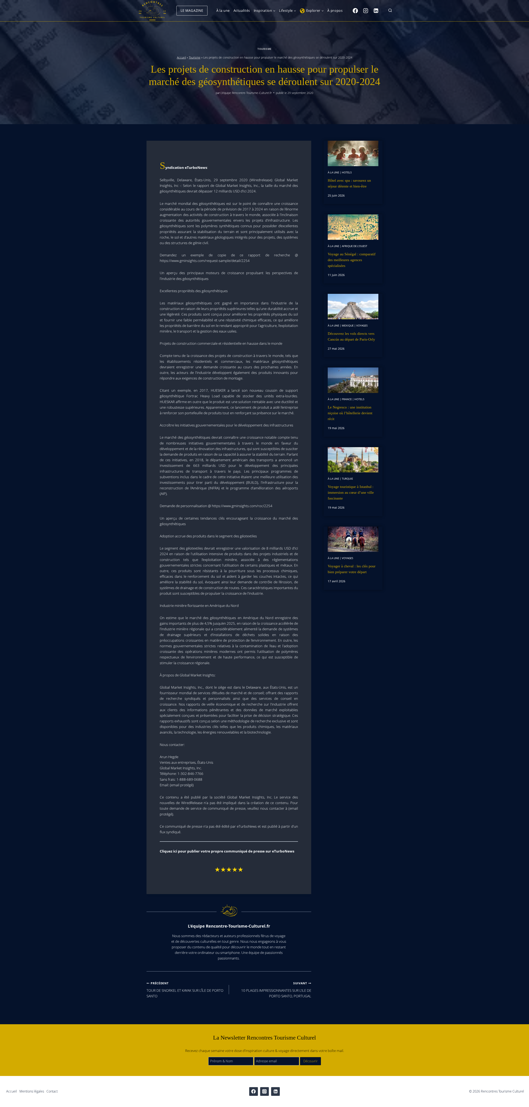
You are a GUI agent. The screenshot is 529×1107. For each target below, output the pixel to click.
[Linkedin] (376, 10)
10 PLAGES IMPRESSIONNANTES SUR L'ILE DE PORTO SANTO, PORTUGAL (276, 989)
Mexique (348, 325)
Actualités (242, 10)
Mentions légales (31, 1091)
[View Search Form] (390, 10)
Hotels (347, 172)
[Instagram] (365, 10)
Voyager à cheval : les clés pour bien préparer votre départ (351, 569)
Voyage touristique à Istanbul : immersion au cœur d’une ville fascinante (351, 492)
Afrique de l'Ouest (354, 246)
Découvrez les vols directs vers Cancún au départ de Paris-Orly (351, 336)
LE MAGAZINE (192, 10)
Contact (52, 1091)
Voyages (362, 325)
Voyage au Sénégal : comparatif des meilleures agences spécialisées (351, 260)
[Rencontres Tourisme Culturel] (152, 11)
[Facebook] (355, 10)
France (347, 399)
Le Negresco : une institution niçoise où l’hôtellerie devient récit (350, 413)
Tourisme (264, 48)
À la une (223, 10)
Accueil (181, 57)
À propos (335, 10)
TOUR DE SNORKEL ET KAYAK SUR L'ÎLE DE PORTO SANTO (185, 989)
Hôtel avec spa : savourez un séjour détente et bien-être (349, 183)
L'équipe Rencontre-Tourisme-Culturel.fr (246, 93)
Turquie (347, 478)
